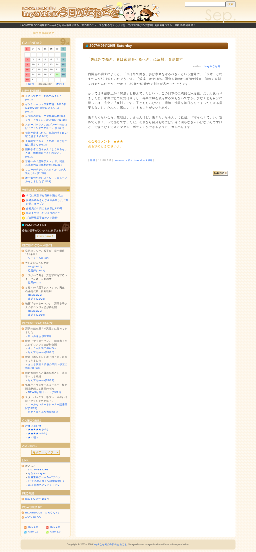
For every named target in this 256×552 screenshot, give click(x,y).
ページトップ (220, 173)
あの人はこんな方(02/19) (43, 412)
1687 (45, 498)
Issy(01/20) (35, 310)
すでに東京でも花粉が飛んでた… (46, 195)
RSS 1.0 (33, 526)
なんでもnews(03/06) (41, 352)
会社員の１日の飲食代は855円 (44, 208)
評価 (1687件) (33, 426)
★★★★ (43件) (37, 433)
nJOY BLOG (33, 517)
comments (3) (123, 160)
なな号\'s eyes (37, 473)
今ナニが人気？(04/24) (42, 348)
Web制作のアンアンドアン (44, 485)
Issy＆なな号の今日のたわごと (90, 11)
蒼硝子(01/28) (36, 298)
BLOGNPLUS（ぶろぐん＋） (42, 512)
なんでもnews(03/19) (41, 380)
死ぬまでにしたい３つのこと (43, 213)
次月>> (60, 84)
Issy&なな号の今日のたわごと (110, 544)
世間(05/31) (35, 282)
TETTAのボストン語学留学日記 (46, 481)
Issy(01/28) (35, 294)
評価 (93, 160)
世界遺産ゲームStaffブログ (44, 477)
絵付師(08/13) (36, 270)
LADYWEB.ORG (38, 469)
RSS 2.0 (55, 526)
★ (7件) (33, 437)
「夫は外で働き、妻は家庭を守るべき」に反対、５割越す (135, 59)
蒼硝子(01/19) (36, 314)
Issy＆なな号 (212, 66)
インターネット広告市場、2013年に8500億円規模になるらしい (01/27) (45, 108)
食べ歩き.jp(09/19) (39, 336)
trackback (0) (143, 160)
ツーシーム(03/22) (39, 258)
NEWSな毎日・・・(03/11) (44, 392)
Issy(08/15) (35, 266)
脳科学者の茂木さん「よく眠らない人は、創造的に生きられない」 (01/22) (46, 153)
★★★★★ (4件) (38, 429)
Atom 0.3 (33, 531)
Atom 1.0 (55, 531)
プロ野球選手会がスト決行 (42, 217)
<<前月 (30, 84)
